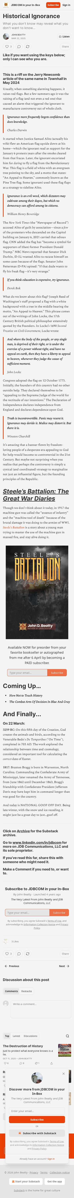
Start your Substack (27, 1181)
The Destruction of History (23, 1046)
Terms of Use (57, 1141)
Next (62, 966)
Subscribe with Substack (39, 1133)
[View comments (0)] (19, 46)
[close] (63, 1074)
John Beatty (18, 35)
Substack (19, 1190)
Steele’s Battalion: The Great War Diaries (36, 495)
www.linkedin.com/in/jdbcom (37, 842)
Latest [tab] (16, 1036)
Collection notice (60, 1172)
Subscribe (53, 5)
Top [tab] (7, 1036)
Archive (23, 831)
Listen (66, 36)
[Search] (67, 1036)
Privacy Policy (39, 1148)
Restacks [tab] (26, 991)
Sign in (66, 5)
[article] (37, 1054)
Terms (44, 1172)
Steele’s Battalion (14, 527)
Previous (14, 966)
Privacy (34, 1172)
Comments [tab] (11, 991)
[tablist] (18, 991)
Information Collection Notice (48, 1145)
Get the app (54, 1181)
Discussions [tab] (30, 1036)
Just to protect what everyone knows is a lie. (28, 1052)
